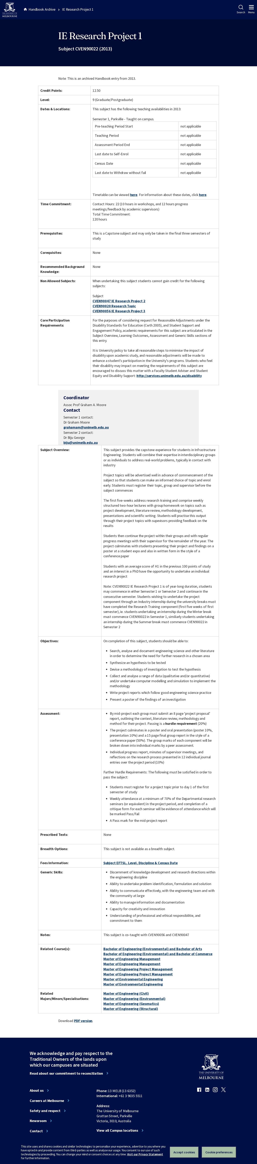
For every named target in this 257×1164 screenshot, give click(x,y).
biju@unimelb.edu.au (80, 442)
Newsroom (38, 1121)
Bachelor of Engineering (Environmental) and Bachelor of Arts (152, 949)
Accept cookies (184, 1152)
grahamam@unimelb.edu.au (86, 427)
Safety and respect (45, 1111)
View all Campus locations (117, 1130)
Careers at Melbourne (47, 1101)
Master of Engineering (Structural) (130, 1008)
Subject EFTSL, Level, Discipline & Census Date (140, 863)
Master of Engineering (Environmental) (134, 998)
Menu (251, 12)
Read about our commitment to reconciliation (66, 1073)
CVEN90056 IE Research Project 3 (119, 311)
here (133, 194)
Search (241, 12)
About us (37, 1090)
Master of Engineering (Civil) (126, 993)
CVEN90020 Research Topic (114, 306)
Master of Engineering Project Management (138, 969)
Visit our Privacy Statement (145, 1154)
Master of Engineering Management (131, 959)
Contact (36, 1131)
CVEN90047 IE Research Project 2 (119, 301)
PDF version (83, 1020)
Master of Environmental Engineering (133, 979)
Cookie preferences (219, 1152)
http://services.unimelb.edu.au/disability (169, 375)
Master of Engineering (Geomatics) (131, 1003)
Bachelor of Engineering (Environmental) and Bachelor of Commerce (157, 954)
